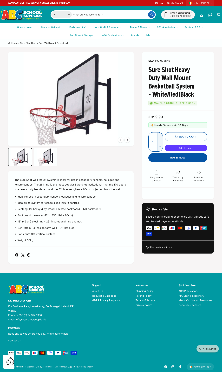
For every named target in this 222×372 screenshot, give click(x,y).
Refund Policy (143, 295)
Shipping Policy (144, 291)
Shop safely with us (160, 247)
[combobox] (114, 14)
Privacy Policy (144, 305)
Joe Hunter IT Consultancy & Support (58, 367)
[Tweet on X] (23, 255)
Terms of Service (145, 300)
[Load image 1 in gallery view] (20, 157)
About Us (97, 291)
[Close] (11, 358)
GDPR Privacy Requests (106, 300)
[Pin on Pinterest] (29, 255)
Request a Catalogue (104, 295)
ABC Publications (188, 291)
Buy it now (177, 157)
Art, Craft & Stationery (191, 295)
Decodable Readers (190, 305)
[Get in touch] (210, 14)
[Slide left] (120, 140)
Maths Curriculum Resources (195, 300)
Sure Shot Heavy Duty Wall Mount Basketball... (45, 43)
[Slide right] (127, 140)
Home (14, 43)
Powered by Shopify (84, 367)
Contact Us (14, 340)
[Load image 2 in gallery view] (46, 157)
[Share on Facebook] (17, 255)
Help (161, 3)
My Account (177, 3)
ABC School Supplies (25, 367)
